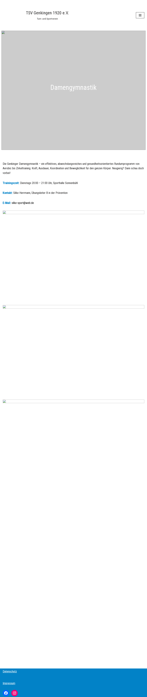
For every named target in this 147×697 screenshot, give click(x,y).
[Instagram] (14, 693)
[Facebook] (6, 693)
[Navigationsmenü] (140, 15)
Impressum (9, 683)
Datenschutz (10, 671)
